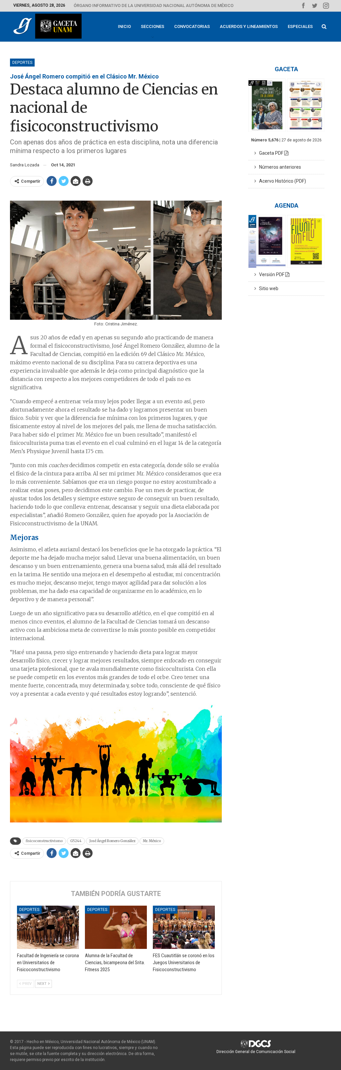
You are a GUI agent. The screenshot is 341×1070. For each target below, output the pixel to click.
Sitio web (267, 288)
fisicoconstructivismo (44, 841)
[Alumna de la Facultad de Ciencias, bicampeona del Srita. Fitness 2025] (116, 927)
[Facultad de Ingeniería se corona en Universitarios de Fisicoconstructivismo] (48, 927)
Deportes (22, 62)
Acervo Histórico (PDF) (281, 181)
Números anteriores (278, 167)
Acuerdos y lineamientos (249, 26)
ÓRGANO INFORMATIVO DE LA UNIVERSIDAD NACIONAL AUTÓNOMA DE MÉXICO (153, 5)
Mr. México (152, 841)
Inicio (124, 26)
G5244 (76, 841)
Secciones (152, 26)
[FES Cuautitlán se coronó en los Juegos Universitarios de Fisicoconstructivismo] (184, 927)
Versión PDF (270, 274)
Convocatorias (192, 26)
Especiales (300, 26)
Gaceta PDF (270, 153)
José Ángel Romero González (112, 841)
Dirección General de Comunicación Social (255, 1051)
